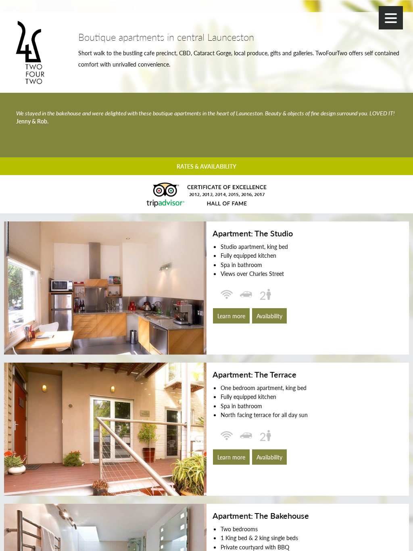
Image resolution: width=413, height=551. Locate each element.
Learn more (231, 316)
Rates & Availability (206, 166)
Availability (269, 316)
